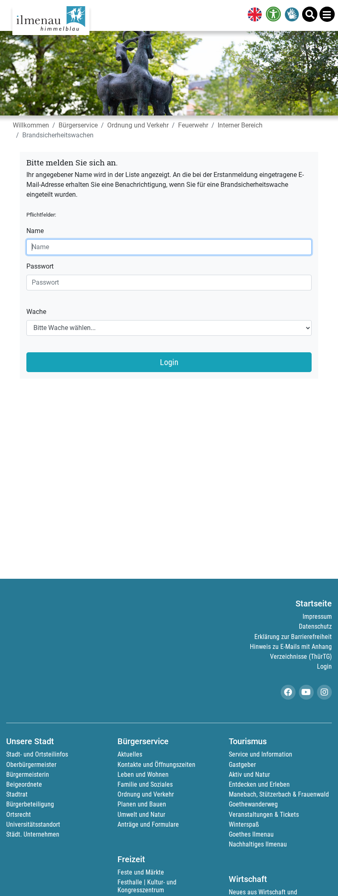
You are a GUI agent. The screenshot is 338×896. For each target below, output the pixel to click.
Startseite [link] (314, 603)
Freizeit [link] (131, 859)
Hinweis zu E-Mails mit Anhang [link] (291, 647)
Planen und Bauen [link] (141, 804)
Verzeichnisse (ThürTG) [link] (301, 656)
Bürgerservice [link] (78, 125)
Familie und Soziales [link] (145, 784)
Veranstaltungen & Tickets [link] (264, 814)
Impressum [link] (317, 616)
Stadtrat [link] (17, 794)
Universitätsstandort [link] (33, 824)
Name (35, 231)
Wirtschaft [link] (248, 879)
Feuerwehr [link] (193, 125)
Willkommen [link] (31, 125)
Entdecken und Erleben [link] (259, 784)
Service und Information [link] (260, 754)
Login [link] (324, 666)
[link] (253, 15)
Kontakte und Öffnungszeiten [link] (156, 765)
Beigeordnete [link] (24, 784)
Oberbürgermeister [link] (31, 765)
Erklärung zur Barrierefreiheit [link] (293, 637)
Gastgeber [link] (242, 765)
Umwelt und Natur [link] (141, 814)
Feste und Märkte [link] (140, 872)
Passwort (40, 266)
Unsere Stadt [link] (30, 741)
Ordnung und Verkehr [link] (138, 125)
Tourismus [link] (248, 741)
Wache (36, 312)
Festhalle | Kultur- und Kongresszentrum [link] (146, 886)
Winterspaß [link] (244, 824)
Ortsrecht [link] (18, 814)
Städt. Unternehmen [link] (32, 834)
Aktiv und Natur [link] (249, 774)
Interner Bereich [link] (240, 125)
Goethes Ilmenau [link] (251, 834)
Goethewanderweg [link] (253, 804)
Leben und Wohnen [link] (143, 774)
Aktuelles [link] (129, 754)
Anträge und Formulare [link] (148, 824)
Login (169, 362)
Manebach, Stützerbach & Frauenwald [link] (279, 794)
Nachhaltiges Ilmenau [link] (258, 844)
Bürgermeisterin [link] (27, 774)
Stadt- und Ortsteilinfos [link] (37, 754)
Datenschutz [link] (315, 626)
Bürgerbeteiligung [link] (30, 804)
